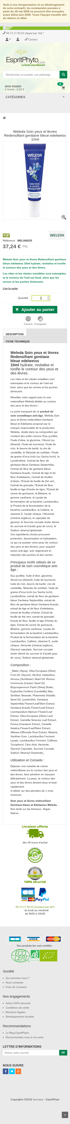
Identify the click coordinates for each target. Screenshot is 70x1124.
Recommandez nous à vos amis (24, 1037)
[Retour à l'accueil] (4, 117)
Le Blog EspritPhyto (17, 1032)
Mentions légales (16, 1012)
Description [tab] (15, 334)
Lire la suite (10, 288)
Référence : (10, 240)
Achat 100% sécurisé (18, 1003)
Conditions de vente (17, 1007)
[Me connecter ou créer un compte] (10, 39)
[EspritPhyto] (35, 57)
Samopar (38, 1099)
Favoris (28, 323)
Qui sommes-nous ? (17, 978)
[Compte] (18, 39)
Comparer (40, 323)
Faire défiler (65, 1115)
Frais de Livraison (16, 986)
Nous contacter (15, 982)
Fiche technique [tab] (18, 341)
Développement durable (20, 1016)
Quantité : (23, 297)
